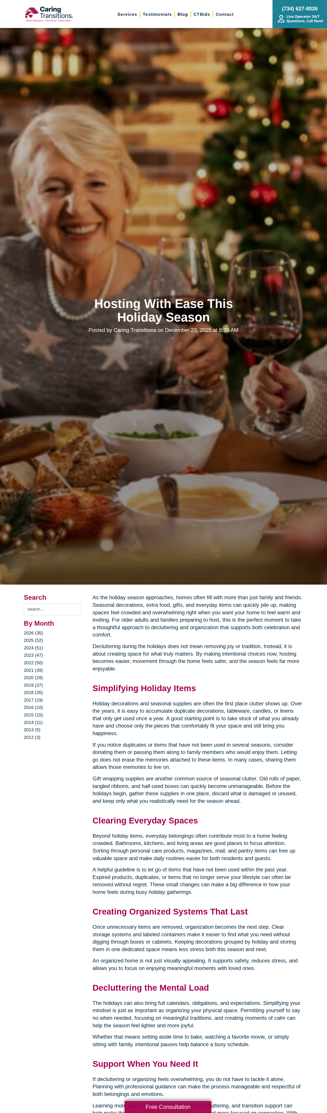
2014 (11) (33, 722)
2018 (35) (33, 692)
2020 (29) (33, 677)
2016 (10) (33, 707)
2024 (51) (33, 647)
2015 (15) (33, 714)
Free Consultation (167, 1106)
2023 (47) (33, 655)
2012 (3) (32, 737)
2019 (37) (33, 685)
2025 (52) (33, 640)
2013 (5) (32, 729)
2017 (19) (33, 700)
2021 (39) (33, 670)
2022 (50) (33, 662)
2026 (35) (33, 633)
